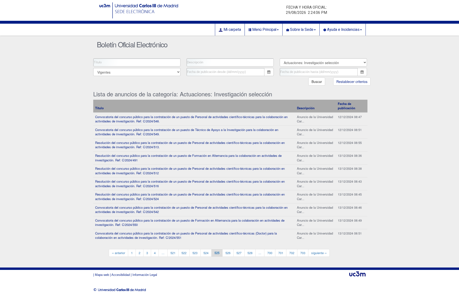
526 (227, 253)
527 (238, 253)
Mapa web (102, 275)
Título (99, 108)
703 (302, 253)
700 (269, 253)
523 (194, 253)
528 (249, 253)
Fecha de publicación (346, 105)
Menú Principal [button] (263, 29)
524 (205, 253)
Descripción (306, 108)
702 (291, 253)
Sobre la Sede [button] (301, 29)
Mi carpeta (232, 29)
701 (280, 253)
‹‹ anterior (118, 253)
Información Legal (144, 275)
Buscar (316, 81)
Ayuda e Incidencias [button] (343, 29)
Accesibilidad (120, 275)
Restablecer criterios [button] (351, 81)
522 (183, 253)
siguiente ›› (319, 253)
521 (172, 253)
